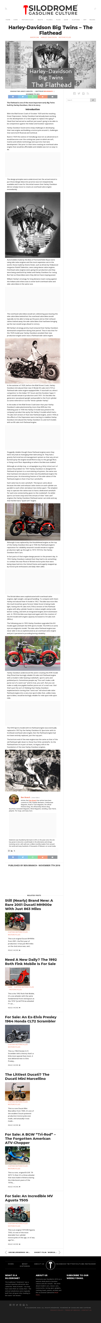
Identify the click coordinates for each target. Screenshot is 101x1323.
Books (92, 19)
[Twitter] (14, 851)
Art (85, 19)
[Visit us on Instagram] (83, 93)
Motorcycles (27, 19)
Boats (40, 19)
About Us (39, 1264)
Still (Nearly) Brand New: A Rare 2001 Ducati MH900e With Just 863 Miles (29, 904)
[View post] (17, 921)
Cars (16, 19)
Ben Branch (48, 91)
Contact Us (86, 1310)
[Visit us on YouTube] (14, 1305)
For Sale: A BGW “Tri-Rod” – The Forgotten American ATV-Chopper (30, 1138)
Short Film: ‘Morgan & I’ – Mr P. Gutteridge (47, 1252)
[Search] (95, 8)
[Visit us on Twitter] (17, 1305)
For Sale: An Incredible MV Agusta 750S (29, 1198)
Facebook (61, 1264)
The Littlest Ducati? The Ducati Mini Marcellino (27, 1076)
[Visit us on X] (79, 93)
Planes (50, 19)
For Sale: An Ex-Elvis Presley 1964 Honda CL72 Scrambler (31, 1019)
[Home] (51, 9)
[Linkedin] (12, 851)
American (34, 37)
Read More (13, 950)
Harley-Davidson (49, 37)
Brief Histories (25, 1265)
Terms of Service (72, 1310)
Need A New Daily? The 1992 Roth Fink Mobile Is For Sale (31, 962)
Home (8, 19)
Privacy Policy (56, 1310)
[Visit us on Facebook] (74, 93)
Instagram (90, 1264)
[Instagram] (9, 851)
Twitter (71, 1264)
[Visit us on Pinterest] (20, 1305)
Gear (66, 19)
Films (58, 19)
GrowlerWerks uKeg (19, 1252)
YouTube (79, 1264)
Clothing (76, 19)
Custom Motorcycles (18, 932)
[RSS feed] (6, 8)
